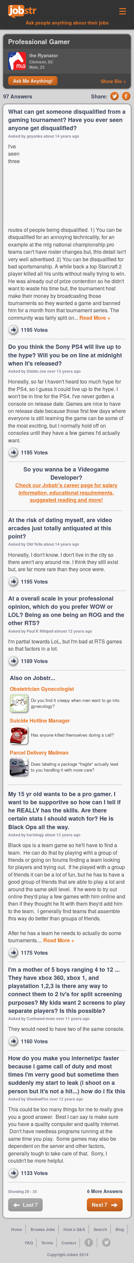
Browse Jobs (43, 1229)
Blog (119, 1229)
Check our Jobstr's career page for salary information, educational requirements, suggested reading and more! (66, 492)
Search (100, 1229)
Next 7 (100, 1204)
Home (16, 1229)
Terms (47, 1243)
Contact (68, 1243)
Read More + (94, 317)
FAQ (29, 1243)
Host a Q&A (74, 1229)
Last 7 (30, 1204)
